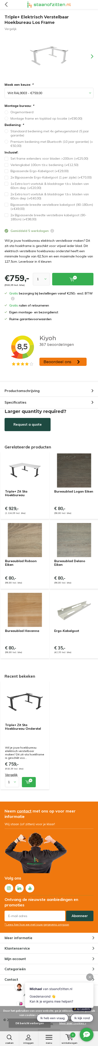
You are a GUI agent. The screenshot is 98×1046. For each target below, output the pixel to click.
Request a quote (27, 424)
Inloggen (28, 1042)
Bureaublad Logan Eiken (73, 491)
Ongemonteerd (22, 112)
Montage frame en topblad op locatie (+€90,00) (46, 118)
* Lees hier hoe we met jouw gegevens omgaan (37, 924)
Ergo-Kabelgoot (66, 631)
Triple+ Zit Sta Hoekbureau (16, 493)
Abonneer (80, 916)
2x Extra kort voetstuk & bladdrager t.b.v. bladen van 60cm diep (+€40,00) (49, 196)
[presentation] (88, 56)
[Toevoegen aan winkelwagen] (29, 782)
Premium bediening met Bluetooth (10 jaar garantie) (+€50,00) (51, 144)
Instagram (9, 888)
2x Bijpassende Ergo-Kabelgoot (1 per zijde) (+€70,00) (51, 177)
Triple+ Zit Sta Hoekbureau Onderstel (23, 727)
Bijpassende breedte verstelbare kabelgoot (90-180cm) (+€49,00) (51, 207)
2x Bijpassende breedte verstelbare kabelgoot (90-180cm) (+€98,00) (48, 217)
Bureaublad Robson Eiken (21, 563)
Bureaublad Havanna (22, 631)
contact (24, 811)
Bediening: (14, 125)
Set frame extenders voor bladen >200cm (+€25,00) (49, 158)
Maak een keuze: (19, 85)
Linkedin (19, 888)
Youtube (30, 888)
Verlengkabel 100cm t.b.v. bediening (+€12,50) (44, 165)
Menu (49, 1042)
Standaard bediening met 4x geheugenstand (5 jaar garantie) (49, 133)
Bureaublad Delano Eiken (69, 563)
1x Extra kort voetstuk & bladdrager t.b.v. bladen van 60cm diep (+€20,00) (49, 186)
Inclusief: (11, 152)
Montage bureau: (19, 106)
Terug (6, 4)
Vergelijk (11, 29)
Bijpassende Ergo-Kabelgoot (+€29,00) (39, 171)
